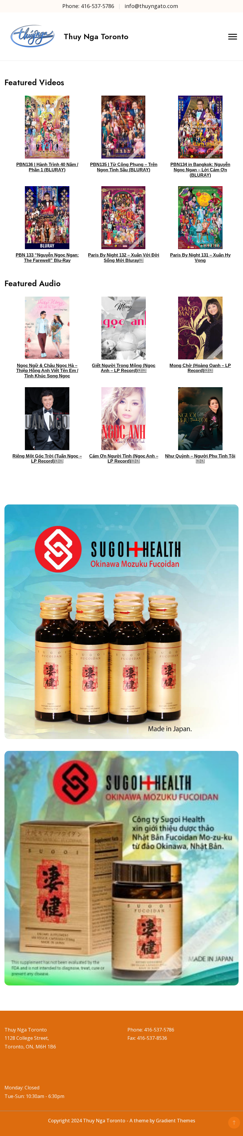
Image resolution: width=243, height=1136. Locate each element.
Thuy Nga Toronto (96, 36)
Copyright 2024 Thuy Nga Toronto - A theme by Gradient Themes (121, 1120)
